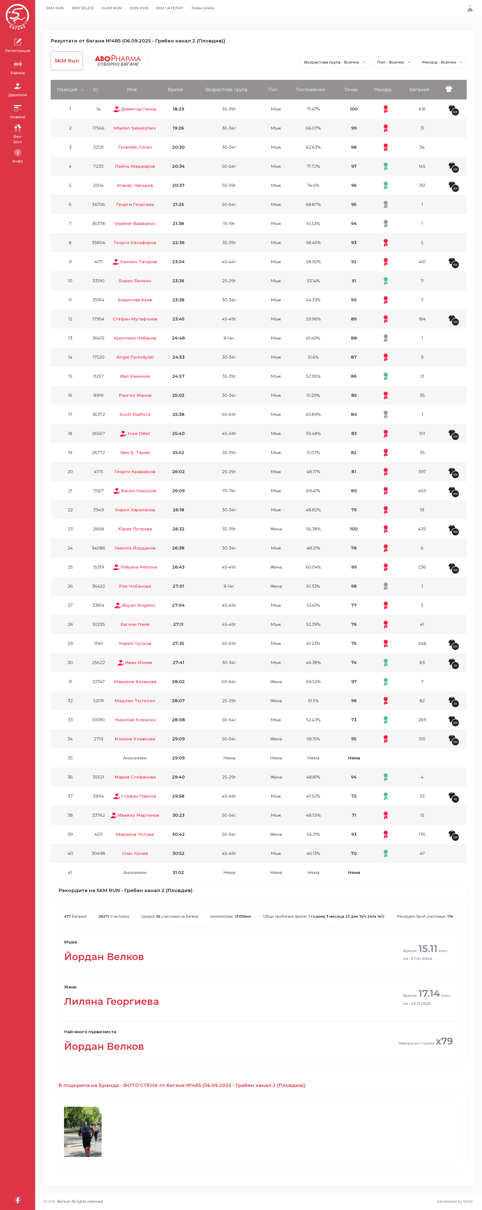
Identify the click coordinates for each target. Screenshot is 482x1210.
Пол (273, 89)
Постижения (310, 89)
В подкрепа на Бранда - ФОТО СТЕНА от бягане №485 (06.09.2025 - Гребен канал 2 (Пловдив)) (182, 1085)
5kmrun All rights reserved (80, 1201)
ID (95, 89)
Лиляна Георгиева (111, 1001)
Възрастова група (227, 89)
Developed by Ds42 (455, 1201)
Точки (351, 89)
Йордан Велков (104, 957)
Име (132, 89)
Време (175, 89)
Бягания (419, 89)
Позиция (67, 89)
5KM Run (66, 61)
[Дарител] (117, 109)
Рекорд (383, 89)
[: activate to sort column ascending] (454, 89)
